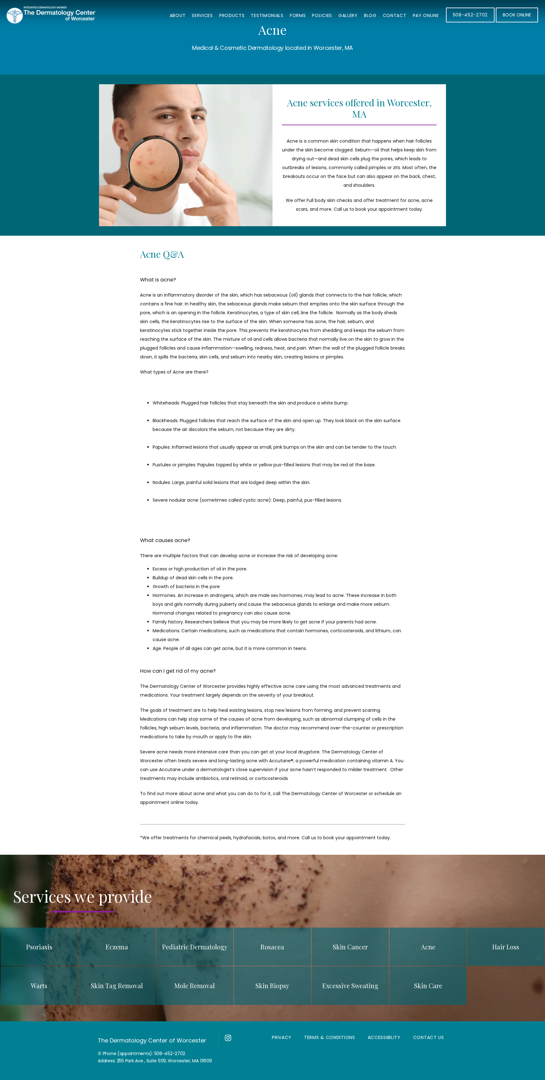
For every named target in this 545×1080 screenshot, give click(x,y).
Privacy (281, 1037)
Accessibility (384, 1037)
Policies (322, 15)
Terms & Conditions (329, 1037)
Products (232, 15)
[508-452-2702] (470, 22)
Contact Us (428, 1037)
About (178, 15)
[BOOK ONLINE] (517, 22)
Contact (395, 15)
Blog (370, 15)
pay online (426, 15)
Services (202, 15)
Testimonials (267, 15)
